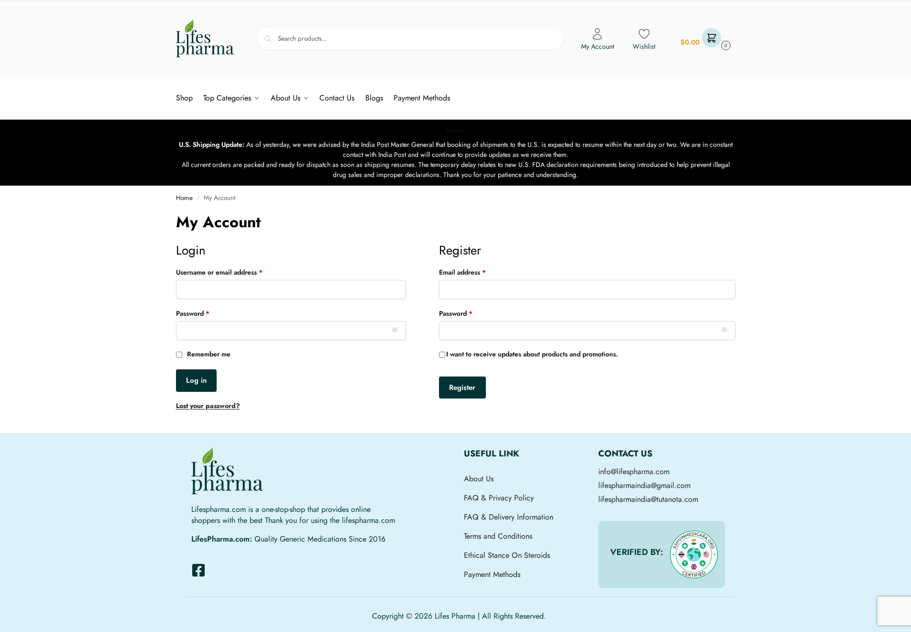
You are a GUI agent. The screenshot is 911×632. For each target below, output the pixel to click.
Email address (476, 272)
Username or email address (233, 272)
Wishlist (644, 46)
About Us (479, 478)
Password (206, 313)
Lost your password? (208, 405)
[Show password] (395, 329)
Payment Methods (492, 574)
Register (462, 387)
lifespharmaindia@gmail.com (644, 485)
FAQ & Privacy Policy (499, 497)
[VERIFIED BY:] (694, 554)
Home (184, 197)
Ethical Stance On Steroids (507, 555)
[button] (704, 38)
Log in (196, 380)
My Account (597, 46)
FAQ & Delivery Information (508, 516)
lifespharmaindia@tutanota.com (648, 499)
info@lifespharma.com (634, 471)
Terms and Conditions (498, 536)
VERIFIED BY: (636, 552)
